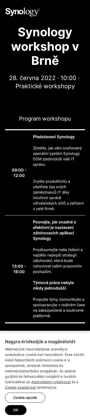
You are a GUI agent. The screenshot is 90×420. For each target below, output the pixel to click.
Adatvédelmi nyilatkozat (51, 382)
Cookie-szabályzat (20, 387)
